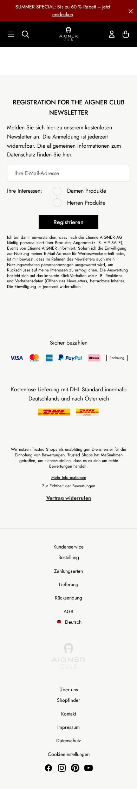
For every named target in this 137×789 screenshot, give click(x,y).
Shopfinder (68, 700)
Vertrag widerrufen (68, 497)
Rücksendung (68, 597)
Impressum (68, 727)
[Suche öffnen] (25, 34)
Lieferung (68, 584)
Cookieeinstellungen (69, 754)
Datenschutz (68, 740)
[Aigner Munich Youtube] (88, 768)
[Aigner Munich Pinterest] (75, 768)
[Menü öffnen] (11, 34)
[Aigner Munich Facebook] (48, 768)
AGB (68, 611)
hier (67, 154)
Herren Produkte (86, 203)
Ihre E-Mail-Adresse (36, 173)
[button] (130, 10)
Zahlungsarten (68, 571)
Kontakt (68, 713)
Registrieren (68, 222)
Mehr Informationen (68, 477)
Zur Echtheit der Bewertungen (68, 486)
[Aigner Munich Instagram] (62, 768)
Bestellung (68, 557)
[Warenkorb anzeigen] (126, 34)
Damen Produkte (86, 191)
